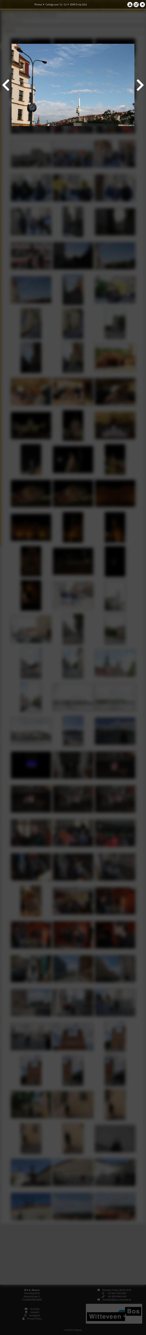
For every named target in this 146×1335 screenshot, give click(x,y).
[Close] (142, 4)
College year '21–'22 (56, 4)
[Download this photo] (130, 4)
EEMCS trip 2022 (78, 4)
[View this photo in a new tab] (136, 4)
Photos (38, 4)
